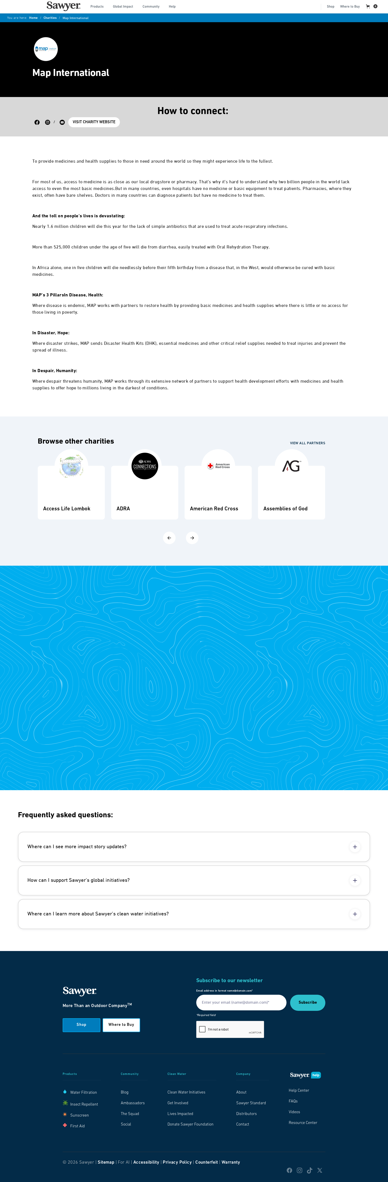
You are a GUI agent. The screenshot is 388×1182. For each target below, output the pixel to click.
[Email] (62, 122)
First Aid (77, 1126)
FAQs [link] (293, 1102)
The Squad (130, 1114)
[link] (63, 6)
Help (172, 7)
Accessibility (146, 1162)
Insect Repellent (84, 1105)
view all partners (307, 443)
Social (126, 1125)
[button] (99, 6)
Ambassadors (133, 1103)
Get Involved (178, 1103)
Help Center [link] (299, 1091)
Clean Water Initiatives (186, 1093)
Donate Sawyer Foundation (191, 1125)
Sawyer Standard (251, 1103)
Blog (124, 1093)
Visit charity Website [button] (94, 122)
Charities (50, 18)
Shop (330, 7)
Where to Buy (350, 7)
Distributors (246, 1114)
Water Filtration (83, 1093)
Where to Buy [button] (121, 1025)
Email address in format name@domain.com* (224, 991)
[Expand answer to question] (355, 846)
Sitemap (106, 1162)
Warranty (231, 1162)
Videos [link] (294, 1112)
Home (33, 18)
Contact (242, 1125)
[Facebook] (37, 122)
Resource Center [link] (303, 1123)
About (241, 1093)
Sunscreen (79, 1116)
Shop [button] (81, 1025)
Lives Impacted (180, 1114)
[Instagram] (47, 122)
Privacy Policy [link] (177, 1162)
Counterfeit (206, 1162)
